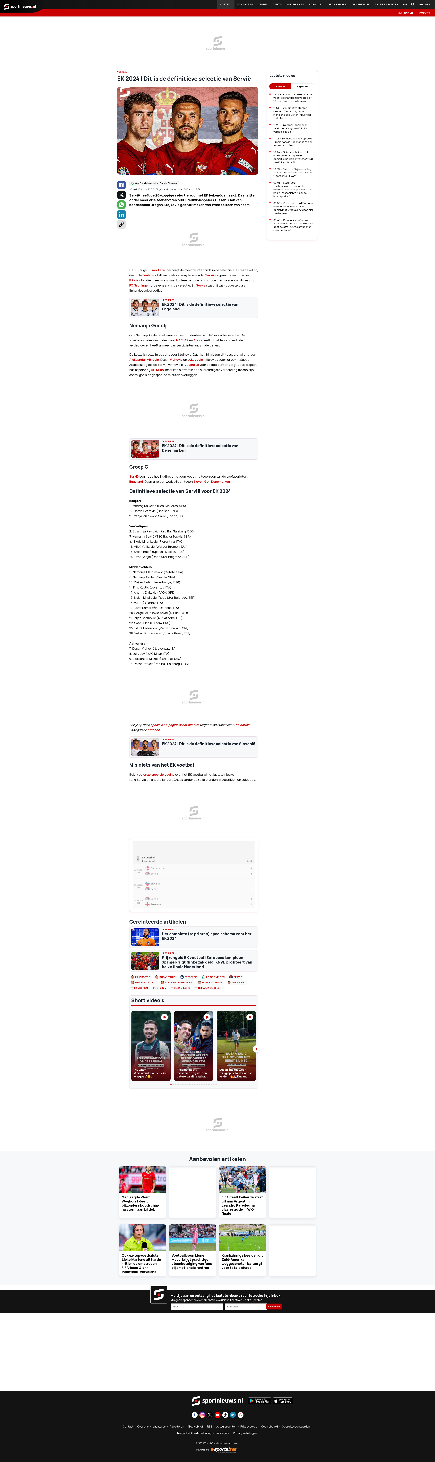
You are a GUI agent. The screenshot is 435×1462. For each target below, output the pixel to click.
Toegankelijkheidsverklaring (194, 1433)
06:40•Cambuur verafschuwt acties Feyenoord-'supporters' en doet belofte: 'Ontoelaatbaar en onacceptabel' (293, 225)
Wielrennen (295, 4)
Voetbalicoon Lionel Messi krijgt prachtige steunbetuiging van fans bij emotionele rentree (192, 1261)
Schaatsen (245, 4)
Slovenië (199, 481)
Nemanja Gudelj (145, 982)
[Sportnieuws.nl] (20, 6)
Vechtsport (337, 4)
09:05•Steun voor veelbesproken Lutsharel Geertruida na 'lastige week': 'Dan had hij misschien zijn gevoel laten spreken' (292, 189)
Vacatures (159, 1426)
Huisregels (222, 1433)
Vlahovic (176, 360)
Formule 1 (316, 4)
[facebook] (121, 185)
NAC (179, 340)
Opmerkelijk (361, 4)
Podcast (425, 12)
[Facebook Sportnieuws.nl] (195, 1415)
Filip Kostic (137, 280)
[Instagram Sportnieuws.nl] (202, 1415)
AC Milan (157, 370)
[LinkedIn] (121, 214)
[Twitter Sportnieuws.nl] (210, 1415)
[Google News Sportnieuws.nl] (240, 1415)
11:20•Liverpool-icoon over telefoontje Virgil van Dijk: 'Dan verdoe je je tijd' (291, 128)
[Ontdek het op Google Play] (259, 1401)
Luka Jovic (195, 360)
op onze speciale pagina (157, 774)
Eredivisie (149, 275)
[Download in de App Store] (283, 1401)
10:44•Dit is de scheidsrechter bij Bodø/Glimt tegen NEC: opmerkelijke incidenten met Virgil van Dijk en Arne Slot (293, 157)
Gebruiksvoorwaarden (296, 1426)
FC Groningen (139, 285)
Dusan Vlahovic (212, 982)
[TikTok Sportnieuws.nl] (225, 1415)
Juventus (192, 365)
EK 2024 (161, 987)
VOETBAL (122, 71)
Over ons (143, 1426)
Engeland (136, 481)
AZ (186, 340)
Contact (128, 1426)
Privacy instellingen (245, 1433)
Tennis (263, 4)
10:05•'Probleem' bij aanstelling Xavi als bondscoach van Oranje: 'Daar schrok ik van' (292, 172)
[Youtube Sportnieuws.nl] (218, 1415)
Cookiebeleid (269, 1426)
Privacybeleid (248, 1426)
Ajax (197, 340)
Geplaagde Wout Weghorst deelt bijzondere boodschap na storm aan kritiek (140, 1203)
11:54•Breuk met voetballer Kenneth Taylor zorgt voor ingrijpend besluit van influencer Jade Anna (292, 113)
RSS (209, 1426)
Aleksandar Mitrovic (144, 360)
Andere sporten (386, 4)
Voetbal (226, 4)
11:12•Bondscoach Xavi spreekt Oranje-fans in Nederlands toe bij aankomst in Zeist (292, 142)
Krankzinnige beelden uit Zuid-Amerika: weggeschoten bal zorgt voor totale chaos (242, 1261)
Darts (277, 4)
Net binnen (405, 12)
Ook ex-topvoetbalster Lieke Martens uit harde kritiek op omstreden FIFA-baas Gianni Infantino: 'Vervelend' (141, 1263)
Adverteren (177, 1426)
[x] (121, 195)
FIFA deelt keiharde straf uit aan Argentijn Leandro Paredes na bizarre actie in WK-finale (242, 1205)
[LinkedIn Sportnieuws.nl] (233, 1415)
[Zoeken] (413, 4)
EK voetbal (141, 987)
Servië (210, 275)
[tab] (171, 1084)
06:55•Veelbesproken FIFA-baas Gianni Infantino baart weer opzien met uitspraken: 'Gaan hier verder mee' (293, 208)
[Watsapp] (121, 204)
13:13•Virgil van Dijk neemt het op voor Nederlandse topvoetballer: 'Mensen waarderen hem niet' (293, 98)
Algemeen (303, 86)
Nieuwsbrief (195, 1426)
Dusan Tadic (156, 270)
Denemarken (220, 481)
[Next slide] (256, 1049)
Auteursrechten (226, 1426)
